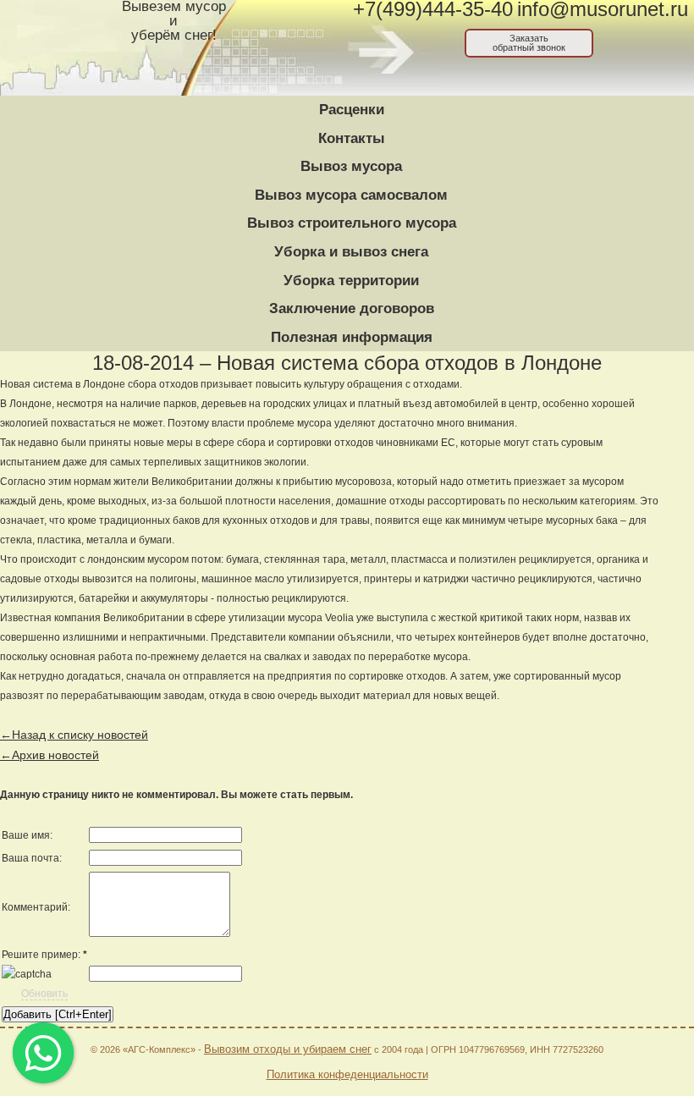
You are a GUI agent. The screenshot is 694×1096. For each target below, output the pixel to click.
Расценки (351, 110)
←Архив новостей (49, 755)
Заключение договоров (351, 308)
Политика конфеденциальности (347, 1074)
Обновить (44, 994)
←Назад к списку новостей (74, 734)
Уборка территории (351, 281)
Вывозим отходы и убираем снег (288, 1049)
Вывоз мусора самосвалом (351, 195)
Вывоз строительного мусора (351, 223)
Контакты (351, 138)
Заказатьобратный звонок (529, 42)
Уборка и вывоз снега (351, 252)
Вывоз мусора (351, 166)
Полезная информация (351, 337)
